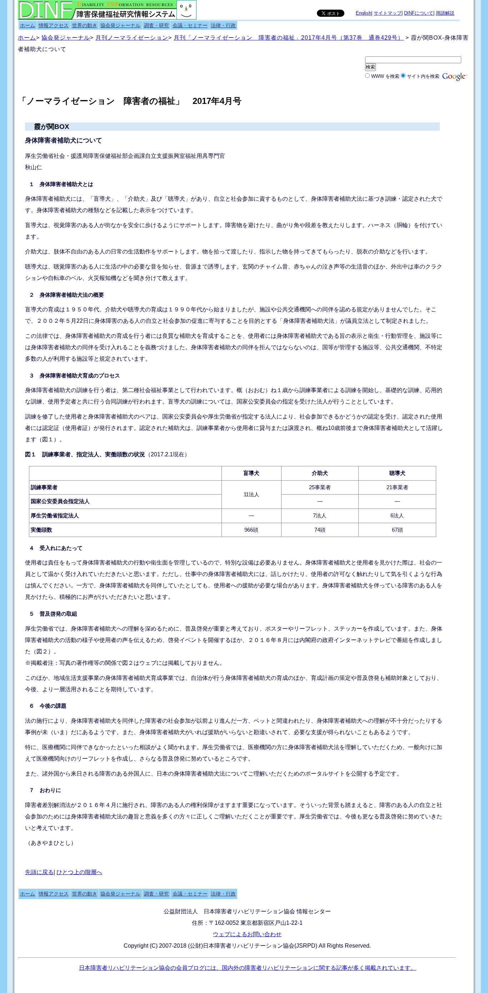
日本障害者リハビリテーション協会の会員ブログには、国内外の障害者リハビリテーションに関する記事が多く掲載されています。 (247, 968)
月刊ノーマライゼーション (131, 38)
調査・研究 (156, 25)
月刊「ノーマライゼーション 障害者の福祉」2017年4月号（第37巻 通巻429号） (289, 38)
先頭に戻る (39, 872)
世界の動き (84, 25)
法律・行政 (223, 25)
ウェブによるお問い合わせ (247, 934)
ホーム (27, 25)
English (363, 13)
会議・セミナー (190, 25)
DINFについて (418, 13)
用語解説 (445, 13)
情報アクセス (54, 25)
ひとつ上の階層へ (79, 872)
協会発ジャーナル (120, 25)
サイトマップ (388, 13)
